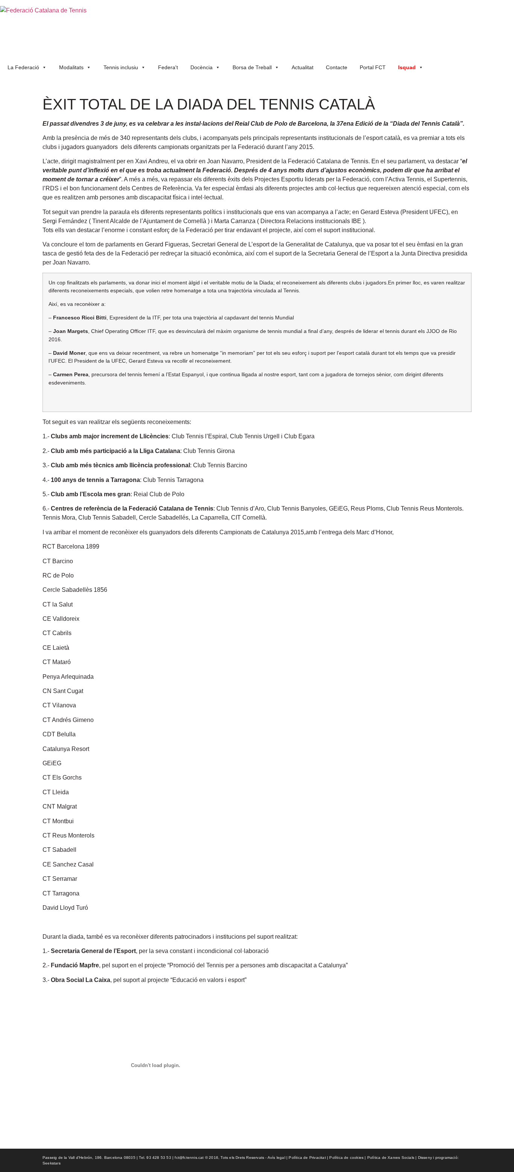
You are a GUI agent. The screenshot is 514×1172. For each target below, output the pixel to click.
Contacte (336, 67)
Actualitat (302, 67)
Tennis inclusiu (120, 67)
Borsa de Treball (252, 67)
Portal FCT (373, 67)
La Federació (23, 67)
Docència (201, 67)
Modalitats (71, 67)
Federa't (168, 67)
